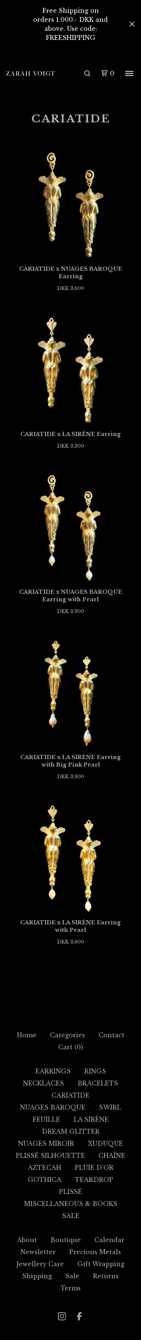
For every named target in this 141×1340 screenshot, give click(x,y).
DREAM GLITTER (71, 1131)
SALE (70, 1216)
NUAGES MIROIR (46, 1143)
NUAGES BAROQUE (52, 1107)
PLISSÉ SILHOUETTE (50, 1155)
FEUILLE (46, 1119)
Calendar (109, 1240)
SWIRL (110, 1107)
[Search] (87, 73)
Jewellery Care (40, 1264)
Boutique (65, 1240)
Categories (67, 1035)
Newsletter (38, 1252)
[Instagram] (62, 1316)
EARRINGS (53, 1071)
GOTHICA (44, 1179)
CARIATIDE (70, 1095)
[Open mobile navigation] (129, 73)
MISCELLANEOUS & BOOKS (70, 1203)
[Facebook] (79, 1316)
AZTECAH (44, 1167)
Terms (71, 1288)
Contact (111, 1035)
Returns (106, 1276)
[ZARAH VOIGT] (30, 73)
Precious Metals (95, 1252)
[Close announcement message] (132, 24)
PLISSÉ (70, 1191)
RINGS (95, 1071)
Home (26, 1035)
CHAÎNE (112, 1155)
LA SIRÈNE (91, 1119)
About (27, 1240)
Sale (72, 1276)
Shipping (37, 1276)
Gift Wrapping (100, 1264)
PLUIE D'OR (94, 1167)
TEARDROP (94, 1179)
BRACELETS (97, 1083)
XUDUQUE (105, 1143)
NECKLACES (43, 1083)
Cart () (70, 1047)
